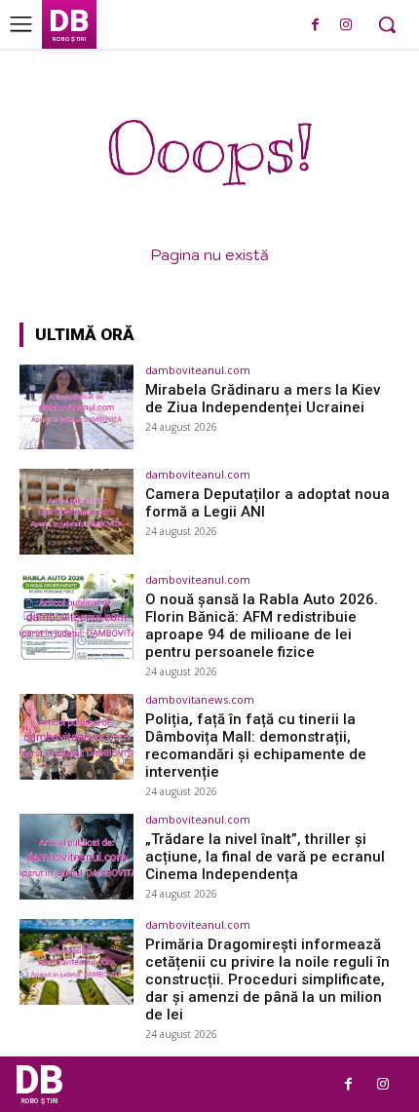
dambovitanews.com (199, 699)
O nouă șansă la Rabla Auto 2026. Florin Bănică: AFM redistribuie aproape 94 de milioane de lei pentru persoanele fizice (261, 626)
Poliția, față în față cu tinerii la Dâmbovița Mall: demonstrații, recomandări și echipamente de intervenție (255, 745)
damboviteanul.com (197, 369)
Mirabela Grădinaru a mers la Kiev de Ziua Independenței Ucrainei (262, 398)
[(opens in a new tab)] (76, 407)
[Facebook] (315, 26)
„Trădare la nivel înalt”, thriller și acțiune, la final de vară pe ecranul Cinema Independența (265, 856)
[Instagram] (345, 26)
